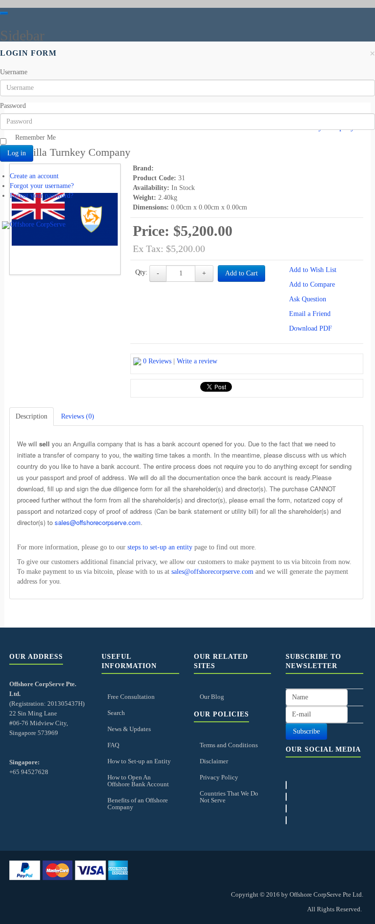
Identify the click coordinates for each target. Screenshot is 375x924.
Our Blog (212, 696)
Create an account (34, 176)
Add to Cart (241, 273)
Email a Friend (310, 313)
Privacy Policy (219, 777)
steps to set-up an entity (159, 547)
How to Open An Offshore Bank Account (138, 781)
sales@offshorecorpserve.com (98, 522)
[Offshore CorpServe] (33, 225)
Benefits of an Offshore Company (137, 804)
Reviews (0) (77, 416)
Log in (16, 153)
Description (31, 416)
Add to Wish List (312, 269)
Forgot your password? (41, 195)
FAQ (113, 745)
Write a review (197, 361)
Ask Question (307, 299)
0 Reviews (157, 361)
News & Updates (129, 729)
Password (13, 105)
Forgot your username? (42, 185)
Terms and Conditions (229, 745)
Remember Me (35, 137)
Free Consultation (131, 696)
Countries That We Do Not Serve (229, 797)
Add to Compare (312, 284)
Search (116, 712)
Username (13, 72)
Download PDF (310, 328)
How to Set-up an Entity (139, 761)
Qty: (141, 272)
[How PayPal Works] (68, 869)
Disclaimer (214, 761)
